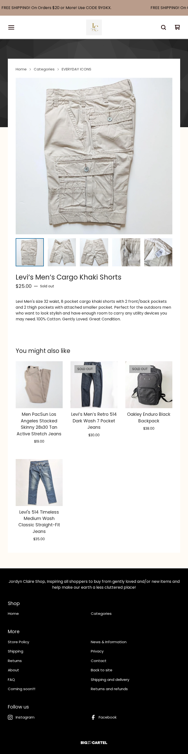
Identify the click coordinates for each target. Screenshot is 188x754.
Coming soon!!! (21, 688)
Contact (98, 660)
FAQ (11, 679)
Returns (15, 660)
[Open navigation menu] (11, 27)
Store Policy (18, 641)
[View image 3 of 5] (94, 252)
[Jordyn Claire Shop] (94, 27)
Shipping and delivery (110, 679)
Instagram (25, 717)
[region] (94, 8)
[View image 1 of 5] (30, 252)
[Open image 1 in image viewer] (94, 156)
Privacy (97, 651)
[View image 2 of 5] (62, 252)
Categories (44, 69)
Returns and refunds (109, 688)
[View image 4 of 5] (126, 252)
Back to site (101, 670)
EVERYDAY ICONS (76, 69)
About (13, 670)
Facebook (108, 717)
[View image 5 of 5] (158, 252)
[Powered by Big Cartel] (94, 742)
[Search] (163, 27)
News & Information (109, 641)
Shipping (15, 651)
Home (21, 69)
